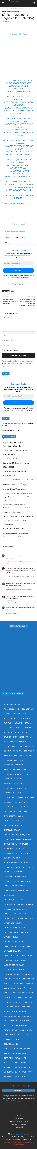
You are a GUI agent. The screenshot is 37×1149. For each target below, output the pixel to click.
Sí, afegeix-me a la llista (10, 350)
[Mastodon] (29, 1086)
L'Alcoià (21, 508)
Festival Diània (7, 493)
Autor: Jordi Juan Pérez (15, 232)
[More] (26, 28)
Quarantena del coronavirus (10, 533)
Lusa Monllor (6, 512)
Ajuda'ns (4, 423)
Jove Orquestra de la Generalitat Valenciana (14, 504)
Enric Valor (15, 489)
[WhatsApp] (12, 28)
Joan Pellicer (27, 497)
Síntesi (12, 291)
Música (7, 8)
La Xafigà (28, 508)
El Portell (14, 484)
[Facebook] (4, 28)
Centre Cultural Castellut (10, 459)
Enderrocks (6, 489)
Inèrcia (20, 497)
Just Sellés (6, 508)
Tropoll (12, 536)
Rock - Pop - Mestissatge (17, 8)
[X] (8, 28)
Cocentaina (21, 458)
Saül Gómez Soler (23, 533)
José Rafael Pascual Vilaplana (9, 500)
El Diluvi (6, 484)
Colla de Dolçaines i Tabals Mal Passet (16, 465)
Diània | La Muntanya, (13, 1101)
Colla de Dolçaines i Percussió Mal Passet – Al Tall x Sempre (10, 301)
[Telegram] (21, 28)
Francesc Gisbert (16, 493)
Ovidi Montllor (8, 521)
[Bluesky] (24, 1086)
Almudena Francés (21, 450)
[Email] (17, 28)
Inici (3, 8)
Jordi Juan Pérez (10, 555)
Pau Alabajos (18, 521)
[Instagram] (13, 1086)
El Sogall (23, 484)
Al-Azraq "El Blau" (8, 450)
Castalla (19, 454)
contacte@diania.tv (25, 1106)
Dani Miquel (17, 480)
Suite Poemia (6, 536)
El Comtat (30, 480)
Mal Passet (16, 512)
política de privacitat (11, 410)
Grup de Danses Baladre (10, 497)
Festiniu (23, 489)
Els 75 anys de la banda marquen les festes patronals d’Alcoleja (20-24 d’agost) (20, 570)
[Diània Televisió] (18, 3)
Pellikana (25, 521)
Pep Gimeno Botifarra (13, 528)
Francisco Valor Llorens (26, 493)
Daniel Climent (7, 480)
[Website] (6, 243)
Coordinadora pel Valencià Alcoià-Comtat (16, 473)
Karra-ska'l (14, 508)
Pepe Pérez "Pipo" (8, 524)
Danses (24, 480)
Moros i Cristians (10, 516)
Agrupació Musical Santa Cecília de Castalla (15, 444)
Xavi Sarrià (18, 536)
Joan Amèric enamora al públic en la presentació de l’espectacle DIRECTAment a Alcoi (27, 302)
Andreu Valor (9, 454)
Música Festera (25, 516)
